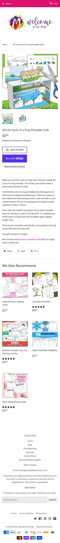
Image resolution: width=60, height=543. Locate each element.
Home (4, 44)
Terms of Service (26, 513)
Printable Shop (30, 448)
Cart (55, 3)
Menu (8, 3)
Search (14, 513)
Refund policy (41, 513)
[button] (38, 307)
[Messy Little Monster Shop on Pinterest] (45, 519)
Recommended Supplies (30, 460)
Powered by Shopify (44, 527)
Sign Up (52, 500)
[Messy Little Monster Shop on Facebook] (40, 519)
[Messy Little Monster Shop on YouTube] (54, 519)
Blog (30, 445)
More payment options (14, 166)
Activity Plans (30, 456)
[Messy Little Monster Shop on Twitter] (35, 519)
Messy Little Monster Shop (23, 527)
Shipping (6, 140)
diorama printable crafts (30, 239)
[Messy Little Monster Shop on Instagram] (49, 519)
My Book (30, 452)
